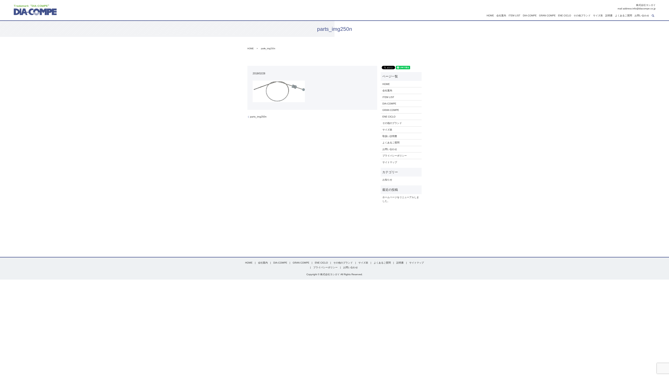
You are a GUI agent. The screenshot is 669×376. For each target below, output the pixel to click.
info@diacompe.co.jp (644, 8)
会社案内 (501, 15)
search (653, 15)
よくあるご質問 (623, 15)
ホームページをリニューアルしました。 (400, 199)
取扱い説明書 (389, 136)
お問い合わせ (642, 15)
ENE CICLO (564, 15)
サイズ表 (598, 15)
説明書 (609, 15)
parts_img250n (258, 116)
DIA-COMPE (530, 15)
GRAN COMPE (547, 15)
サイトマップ (389, 162)
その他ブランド (582, 15)
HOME (490, 15)
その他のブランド (392, 123)
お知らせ (387, 179)
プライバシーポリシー (394, 155)
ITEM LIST (514, 15)
